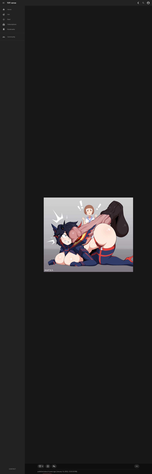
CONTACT (12, 469)
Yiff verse (11, 3)
